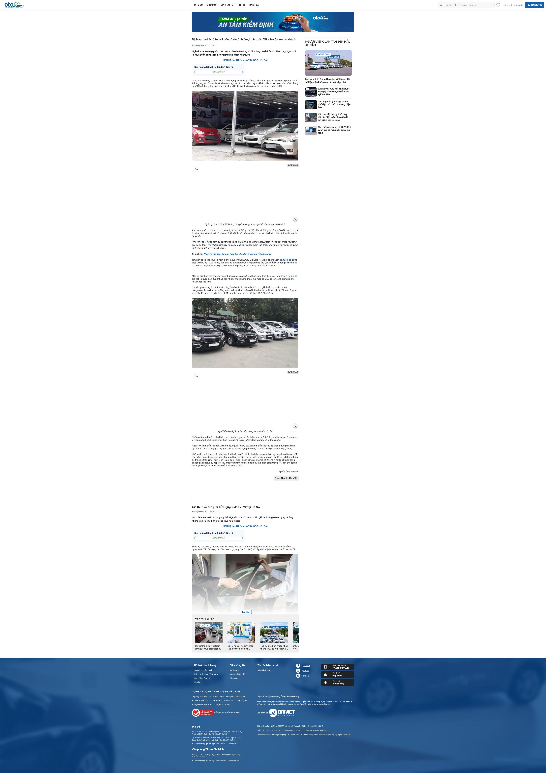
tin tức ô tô (285, 259)
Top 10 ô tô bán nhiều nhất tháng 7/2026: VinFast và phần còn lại (274, 647)
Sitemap (233, 678)
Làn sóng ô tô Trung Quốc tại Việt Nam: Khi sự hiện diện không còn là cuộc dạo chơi (327, 81)
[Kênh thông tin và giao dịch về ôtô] (14, 4)
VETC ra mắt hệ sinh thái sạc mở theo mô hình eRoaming (240, 647)
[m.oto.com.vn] (337, 666)
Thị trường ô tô (198, 45)
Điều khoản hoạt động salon (206, 674)
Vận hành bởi (263, 712)
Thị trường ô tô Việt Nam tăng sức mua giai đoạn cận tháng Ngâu (209, 647)
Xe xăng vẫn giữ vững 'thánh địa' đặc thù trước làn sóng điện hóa (334, 104)
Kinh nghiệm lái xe (199, 511)
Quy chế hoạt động (238, 674)
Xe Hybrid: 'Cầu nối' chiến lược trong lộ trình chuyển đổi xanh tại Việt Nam (333, 91)
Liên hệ (197, 682)
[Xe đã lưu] (498, 5)
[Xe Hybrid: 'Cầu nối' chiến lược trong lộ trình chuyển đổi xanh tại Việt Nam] (311, 92)
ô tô (295, 276)
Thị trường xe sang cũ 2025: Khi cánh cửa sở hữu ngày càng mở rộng (334, 130)
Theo (286, 478)
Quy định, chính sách (203, 670)
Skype (244, 700)
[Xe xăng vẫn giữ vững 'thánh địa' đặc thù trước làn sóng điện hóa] (311, 104)
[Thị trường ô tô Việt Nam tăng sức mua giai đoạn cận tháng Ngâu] (209, 632)
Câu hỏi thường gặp (202, 678)
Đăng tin (536, 5)
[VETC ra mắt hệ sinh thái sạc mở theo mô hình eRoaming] (241, 632)
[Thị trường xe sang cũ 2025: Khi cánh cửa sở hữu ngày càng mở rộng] (311, 130)
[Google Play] (337, 682)
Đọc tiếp (245, 612)
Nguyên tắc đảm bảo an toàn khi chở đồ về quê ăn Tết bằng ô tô (237, 254)
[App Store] (337, 674)
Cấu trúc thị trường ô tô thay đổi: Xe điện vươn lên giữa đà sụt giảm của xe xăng (333, 117)
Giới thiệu (234, 670)
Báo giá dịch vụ (264, 670)
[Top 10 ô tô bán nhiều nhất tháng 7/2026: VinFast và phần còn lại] (274, 632)
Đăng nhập (508, 5)
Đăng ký (519, 5)
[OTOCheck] (273, 22)
